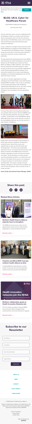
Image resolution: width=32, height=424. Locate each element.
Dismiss (27, 9)
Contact (16, 384)
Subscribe (16, 364)
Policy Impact (16, 388)
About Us (16, 374)
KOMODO (23, 420)
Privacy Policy (16, 413)
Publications (16, 393)
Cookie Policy (16, 415)
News (16, 379)
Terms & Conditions (16, 411)
